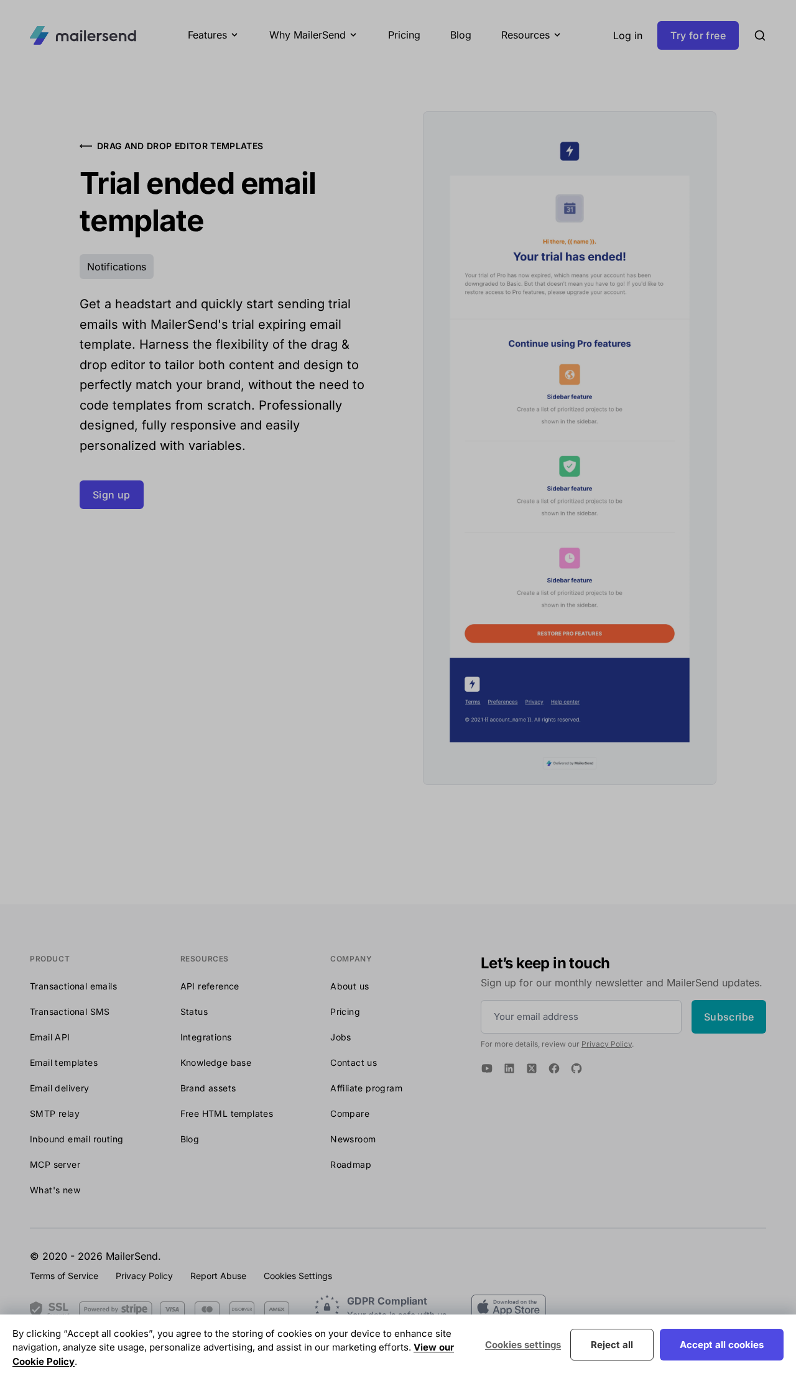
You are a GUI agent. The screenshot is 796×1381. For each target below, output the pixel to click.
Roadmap (350, 1164)
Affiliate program (366, 1088)
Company (351, 958)
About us (349, 986)
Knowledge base (216, 1062)
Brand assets (208, 1088)
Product (50, 958)
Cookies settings (523, 1345)
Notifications (116, 266)
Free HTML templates (227, 1113)
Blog (460, 35)
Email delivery (60, 1088)
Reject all (612, 1345)
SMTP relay (55, 1113)
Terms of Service (64, 1275)
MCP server (55, 1164)
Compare (349, 1113)
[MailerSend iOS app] (508, 1307)
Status (194, 1011)
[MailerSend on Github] (576, 1068)
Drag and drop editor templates (180, 145)
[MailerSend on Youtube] (487, 1068)
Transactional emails (73, 986)
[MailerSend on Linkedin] (509, 1068)
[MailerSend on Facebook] (554, 1068)
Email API (50, 1037)
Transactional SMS (70, 1011)
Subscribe (729, 1017)
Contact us (353, 1062)
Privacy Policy (606, 1043)
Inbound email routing (76, 1139)
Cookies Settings (298, 1275)
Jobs (340, 1037)
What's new (55, 1190)
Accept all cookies (722, 1345)
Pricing (404, 35)
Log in (627, 35)
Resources (204, 958)
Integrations (206, 1037)
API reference (209, 986)
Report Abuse (218, 1275)
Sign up (112, 495)
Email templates (64, 1062)
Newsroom (353, 1139)
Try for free (698, 35)
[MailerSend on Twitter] (531, 1068)
